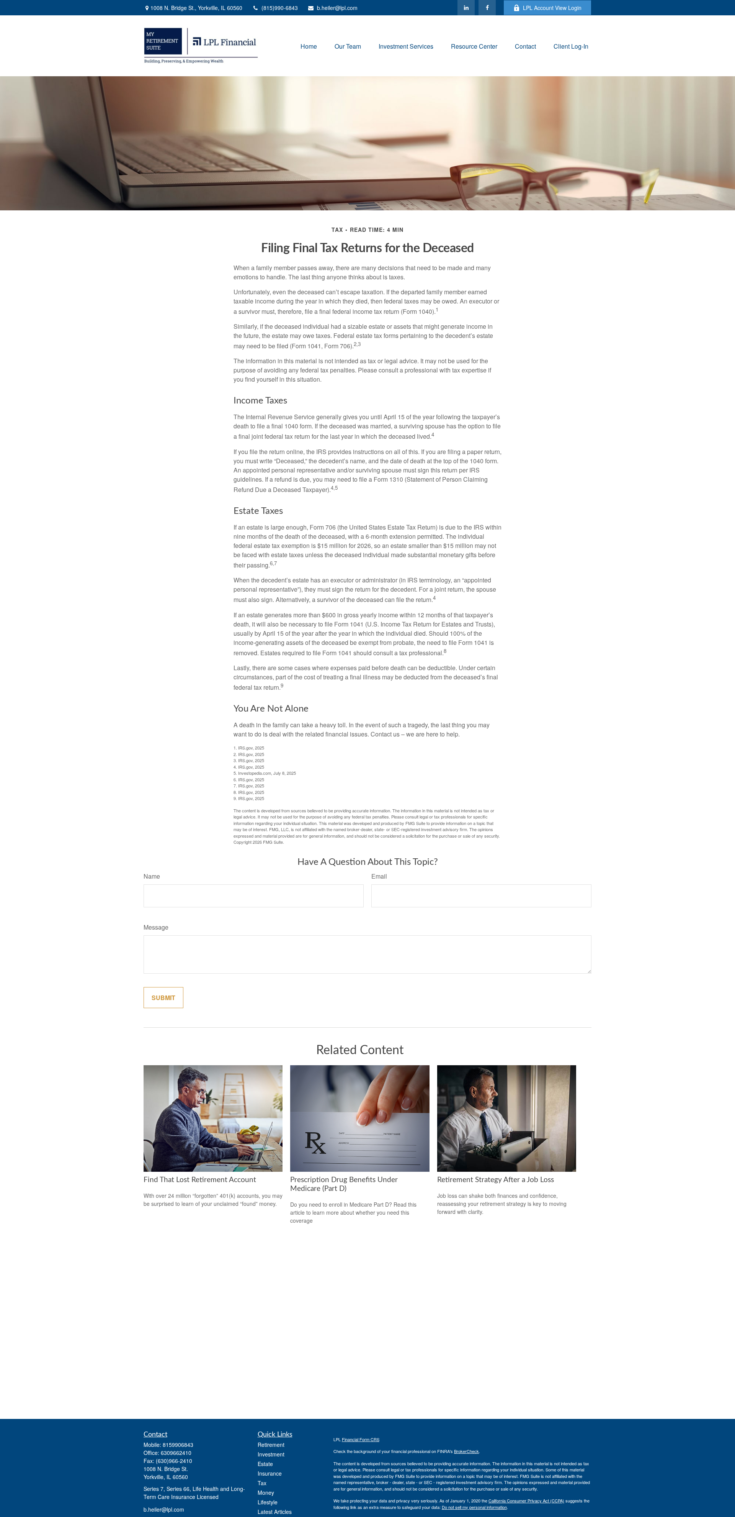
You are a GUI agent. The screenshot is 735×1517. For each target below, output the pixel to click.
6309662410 (176, 1452)
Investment (271, 1454)
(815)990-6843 (279, 7)
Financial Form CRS (360, 1439)
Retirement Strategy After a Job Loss (495, 1180)
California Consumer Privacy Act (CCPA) (526, 1500)
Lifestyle (268, 1502)
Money (266, 1492)
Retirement (271, 1444)
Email (379, 876)
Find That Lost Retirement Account (200, 1180)
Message (156, 927)
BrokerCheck (466, 1451)
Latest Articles (275, 1511)
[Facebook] (487, 7)
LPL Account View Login (552, 7)
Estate (265, 1464)
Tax (262, 1483)
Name (152, 876)
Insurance (270, 1473)
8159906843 (178, 1444)
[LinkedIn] (466, 7)
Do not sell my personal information (474, 1507)
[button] (308, 46)
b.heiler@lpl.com (337, 7)
